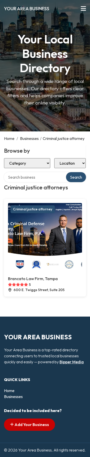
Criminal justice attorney (32, 209)
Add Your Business (31, 424)
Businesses (29, 138)
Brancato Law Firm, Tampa (33, 278)
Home (9, 138)
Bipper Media (72, 361)
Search (76, 177)
